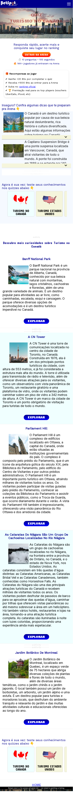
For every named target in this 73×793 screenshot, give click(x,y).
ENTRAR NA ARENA (36, 54)
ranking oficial (27, 86)
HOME (36, 785)
